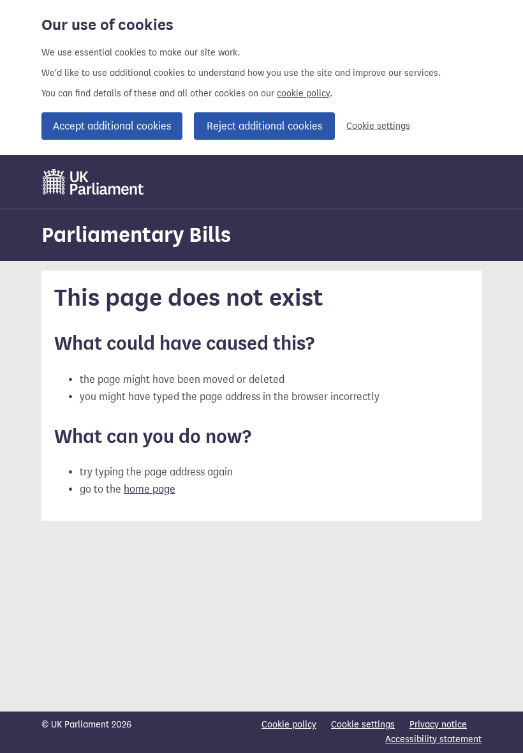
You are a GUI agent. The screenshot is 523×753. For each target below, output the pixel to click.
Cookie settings (378, 126)
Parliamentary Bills (136, 234)
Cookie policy (289, 724)
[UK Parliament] (93, 182)
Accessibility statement (433, 739)
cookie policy (303, 93)
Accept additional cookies (112, 126)
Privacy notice (438, 724)
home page (149, 489)
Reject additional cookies (264, 126)
